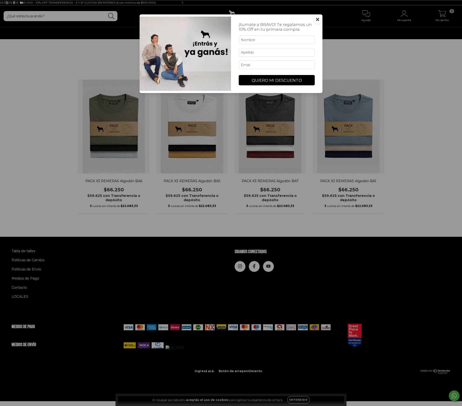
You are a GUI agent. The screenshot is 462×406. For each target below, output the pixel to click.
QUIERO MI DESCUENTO (277, 80)
